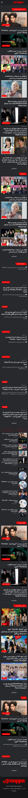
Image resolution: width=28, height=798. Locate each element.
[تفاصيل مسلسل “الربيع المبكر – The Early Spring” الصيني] (23, 435)
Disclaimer (14, 791)
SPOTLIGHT (21, 264)
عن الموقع (19, 788)
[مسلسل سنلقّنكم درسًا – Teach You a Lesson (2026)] (23, 513)
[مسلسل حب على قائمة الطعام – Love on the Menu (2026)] (23, 476)
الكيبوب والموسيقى (20, 606)
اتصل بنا (23, 788)
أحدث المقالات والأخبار (19, 9)
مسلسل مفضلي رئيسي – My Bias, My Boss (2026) (10, 482)
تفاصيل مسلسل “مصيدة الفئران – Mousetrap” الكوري (17, 52)
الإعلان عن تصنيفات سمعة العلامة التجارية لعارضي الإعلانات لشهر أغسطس (14, 251)
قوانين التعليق (13, 788)
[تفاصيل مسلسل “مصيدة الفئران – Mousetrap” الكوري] (23, 441)
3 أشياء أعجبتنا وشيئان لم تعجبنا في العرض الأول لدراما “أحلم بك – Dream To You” (14, 388)
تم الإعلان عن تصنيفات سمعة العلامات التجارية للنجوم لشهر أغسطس (16, 77)
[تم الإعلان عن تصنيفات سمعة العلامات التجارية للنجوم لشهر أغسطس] (23, 447)
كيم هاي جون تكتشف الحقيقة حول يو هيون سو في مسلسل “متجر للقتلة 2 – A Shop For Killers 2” (10, 492)
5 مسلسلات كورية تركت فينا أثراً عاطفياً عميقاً (15, 363)
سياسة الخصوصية (6, 788)
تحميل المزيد (14, 168)
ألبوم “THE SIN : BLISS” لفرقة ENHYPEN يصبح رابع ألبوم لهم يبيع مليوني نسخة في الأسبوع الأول (14, 631)
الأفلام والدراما (21, 523)
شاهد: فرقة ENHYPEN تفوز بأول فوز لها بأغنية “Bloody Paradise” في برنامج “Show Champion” (15, 686)
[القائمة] (2, 3)
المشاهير (23, 174)
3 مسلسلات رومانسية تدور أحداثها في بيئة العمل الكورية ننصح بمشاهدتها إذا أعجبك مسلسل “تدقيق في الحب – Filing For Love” (14, 415)
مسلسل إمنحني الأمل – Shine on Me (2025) (10, 501)
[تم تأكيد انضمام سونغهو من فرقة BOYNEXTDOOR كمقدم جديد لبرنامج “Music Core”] (23, 453)
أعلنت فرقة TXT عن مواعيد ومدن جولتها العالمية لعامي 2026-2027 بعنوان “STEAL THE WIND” (15, 658)
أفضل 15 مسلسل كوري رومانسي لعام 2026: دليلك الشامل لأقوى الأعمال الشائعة (14, 313)
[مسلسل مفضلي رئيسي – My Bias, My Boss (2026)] (23, 485)
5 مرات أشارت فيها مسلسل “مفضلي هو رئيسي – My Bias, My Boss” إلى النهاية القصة (15, 289)
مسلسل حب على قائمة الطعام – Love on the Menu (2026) (9, 473)
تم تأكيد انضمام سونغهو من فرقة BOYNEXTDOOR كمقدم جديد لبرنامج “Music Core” (15, 103)
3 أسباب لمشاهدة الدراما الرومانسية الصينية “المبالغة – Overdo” (16, 338)
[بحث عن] (26, 3)
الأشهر (7, 430)
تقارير (23, 698)
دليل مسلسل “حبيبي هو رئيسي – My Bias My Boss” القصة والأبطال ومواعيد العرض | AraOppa (14, 764)
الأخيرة (20, 430)
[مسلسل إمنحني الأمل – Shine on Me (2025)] (23, 504)
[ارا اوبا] (18, 2)
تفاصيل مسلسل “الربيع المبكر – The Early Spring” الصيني (14, 31)
